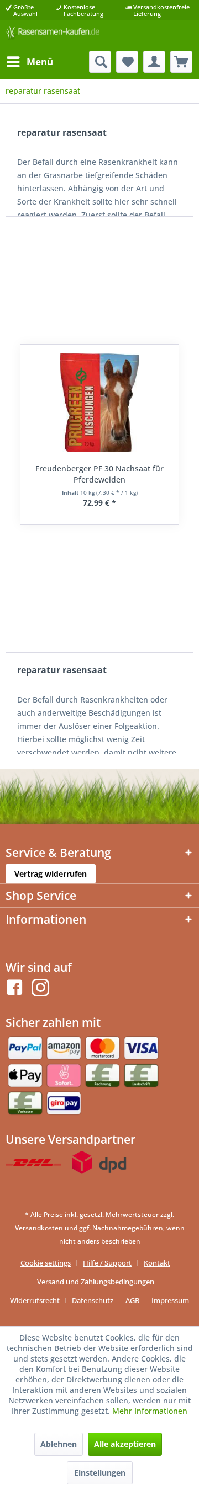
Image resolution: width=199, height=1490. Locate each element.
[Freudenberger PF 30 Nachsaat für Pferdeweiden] (99, 402)
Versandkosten (39, 1227)
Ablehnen (58, 1444)
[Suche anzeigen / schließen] (100, 62)
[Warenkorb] (181, 62)
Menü (40, 61)
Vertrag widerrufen (50, 874)
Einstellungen (99, 1472)
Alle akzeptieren (125, 1444)
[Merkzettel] (127, 62)
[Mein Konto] (154, 62)
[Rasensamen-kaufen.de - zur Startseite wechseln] (53, 35)
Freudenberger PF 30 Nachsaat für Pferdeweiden (99, 474)
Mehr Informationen (149, 1411)
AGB (132, 1300)
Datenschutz (92, 1300)
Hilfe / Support (107, 1263)
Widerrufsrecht (35, 1300)
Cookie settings (45, 1263)
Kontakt (157, 1263)
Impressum (170, 1300)
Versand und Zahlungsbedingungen (95, 1282)
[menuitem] (29, 62)
